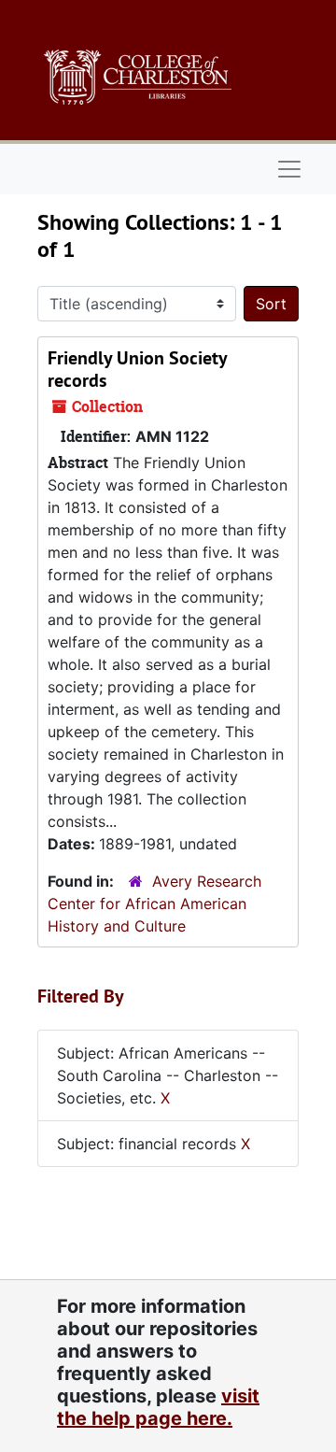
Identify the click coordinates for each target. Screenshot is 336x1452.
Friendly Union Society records (137, 369)
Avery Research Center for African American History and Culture (154, 903)
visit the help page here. (158, 1407)
